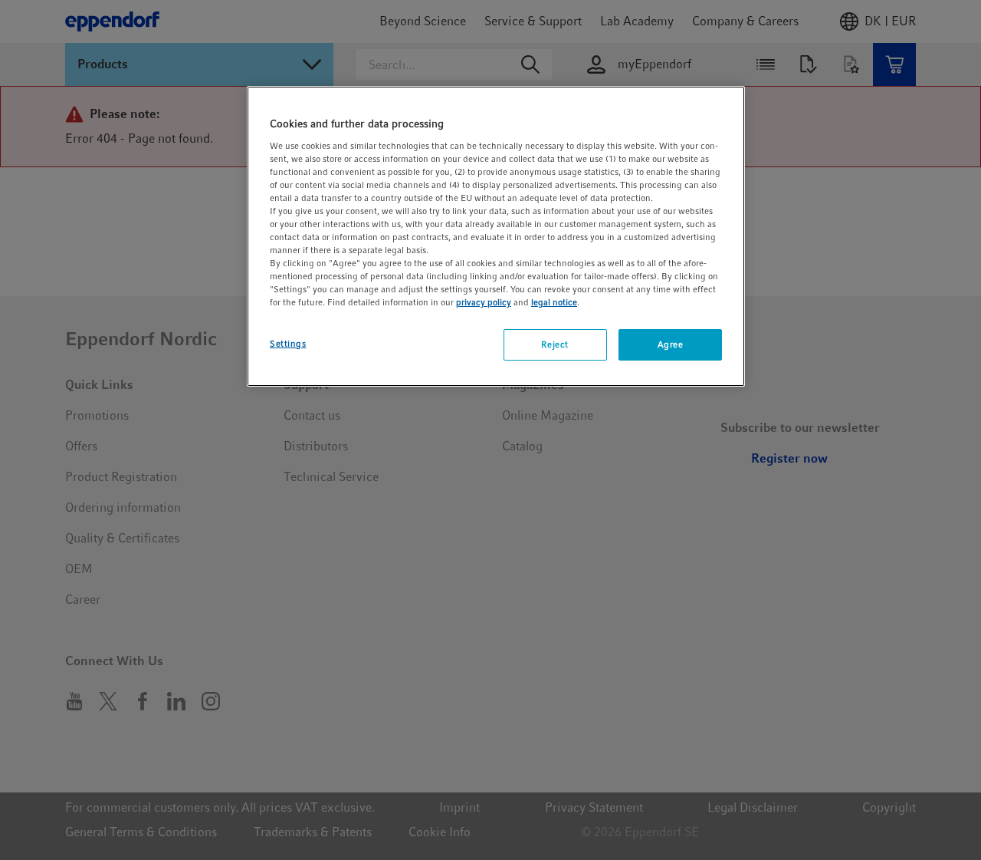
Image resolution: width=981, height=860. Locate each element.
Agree (671, 344)
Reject (554, 344)
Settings (288, 343)
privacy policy (483, 302)
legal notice (554, 302)
